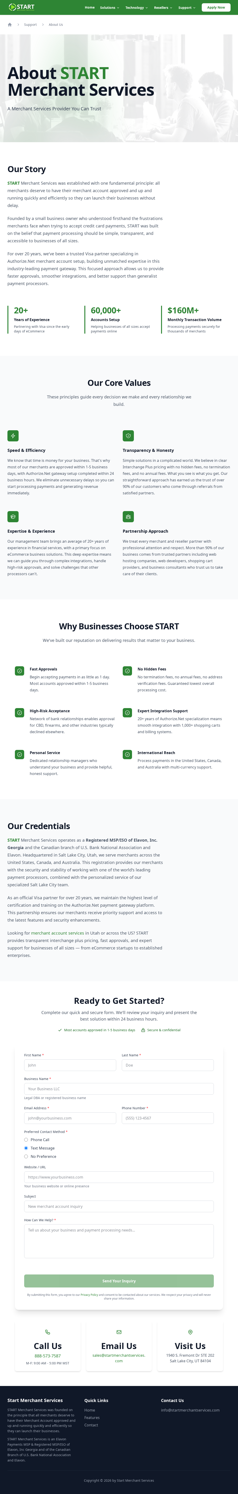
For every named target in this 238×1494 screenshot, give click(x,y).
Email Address (36, 1108)
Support (30, 24)
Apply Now (216, 7)
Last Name (131, 1055)
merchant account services (57, 933)
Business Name (37, 1079)
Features (92, 1417)
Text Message (43, 1148)
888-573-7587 (48, 1356)
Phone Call (40, 1139)
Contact (91, 1425)
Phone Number (135, 1108)
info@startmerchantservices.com (190, 1410)
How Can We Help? (40, 1220)
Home (90, 7)
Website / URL (35, 1167)
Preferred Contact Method (46, 1132)
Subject (30, 1196)
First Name (34, 1055)
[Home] (9, 24)
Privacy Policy (89, 1295)
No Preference (43, 1156)
